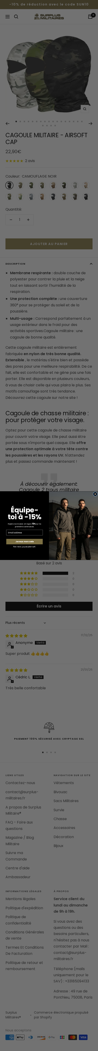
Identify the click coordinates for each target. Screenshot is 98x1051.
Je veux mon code (24, 541)
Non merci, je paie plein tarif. (24, 546)
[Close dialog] (95, 494)
